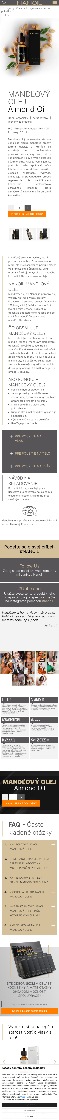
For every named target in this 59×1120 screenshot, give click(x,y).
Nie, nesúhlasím (29, 1110)
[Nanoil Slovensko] (29, 2)
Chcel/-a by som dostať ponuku (29, 1011)
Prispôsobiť (29, 1116)
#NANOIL (29, 551)
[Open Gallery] (15, 234)
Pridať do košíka (32, 214)
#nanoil (47, 601)
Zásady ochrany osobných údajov (23, 1067)
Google (23, 1097)
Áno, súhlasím (29, 1105)
